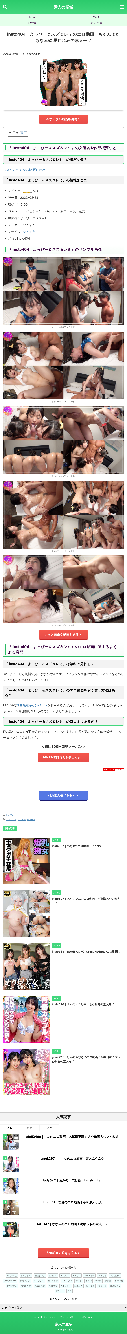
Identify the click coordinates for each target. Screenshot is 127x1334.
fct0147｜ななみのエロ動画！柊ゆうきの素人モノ (72, 1224)
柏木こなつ (67, 1280)
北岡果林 (53, 1275)
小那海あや (115, 1275)
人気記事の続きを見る (61, 1253)
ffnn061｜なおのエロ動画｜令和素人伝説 (72, 1202)
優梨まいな (40, 1275)
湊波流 (108, 1280)
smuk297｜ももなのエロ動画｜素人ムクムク (72, 1158)
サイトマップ (49, 1317)
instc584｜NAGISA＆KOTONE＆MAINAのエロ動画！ (86, 951)
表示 (23, 132)
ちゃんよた (11, 170)
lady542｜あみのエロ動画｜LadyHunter (72, 1180)
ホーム (31, 17)
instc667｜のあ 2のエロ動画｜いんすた (77, 846)
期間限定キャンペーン (31, 705)
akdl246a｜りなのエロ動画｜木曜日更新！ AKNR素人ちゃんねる (72, 1137)
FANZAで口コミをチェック (61, 757)
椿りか (79, 1280)
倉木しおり (26, 1275)
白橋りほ (119, 1280)
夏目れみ (39, 170)
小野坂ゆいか (10, 1280)
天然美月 (65, 1275)
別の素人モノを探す (62, 795)
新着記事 (31, 23)
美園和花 (53, 1285)
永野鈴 (98, 1280)
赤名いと (102, 1285)
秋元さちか (26, 1285)
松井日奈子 (53, 1280)
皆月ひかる (12, 1285)
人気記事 (95, 17)
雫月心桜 (60, 1291)
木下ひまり (39, 1280)
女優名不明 (89, 1275)
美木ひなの (66, 1285)
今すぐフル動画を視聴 (61, 119)
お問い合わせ (87, 1317)
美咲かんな (40, 1285)
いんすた (29, 232)
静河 (70, 1291)
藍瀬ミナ (78, 1285)
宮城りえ (102, 1275)
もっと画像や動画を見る (62, 634)
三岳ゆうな (12, 1275)
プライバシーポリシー (68, 1317)
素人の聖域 (63, 7)
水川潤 (88, 1280)
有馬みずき (25, 1280)
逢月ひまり (115, 1285)
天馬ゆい (76, 1275)
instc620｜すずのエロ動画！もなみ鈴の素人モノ (83, 1004)
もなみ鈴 (26, 170)
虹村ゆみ (90, 1285)
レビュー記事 (95, 23)
